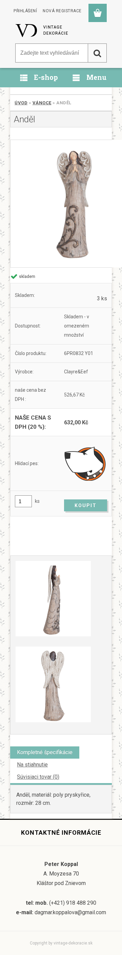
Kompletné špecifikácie (45, 752)
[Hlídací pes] (85, 463)
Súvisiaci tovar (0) (38, 777)
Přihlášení (25, 10)
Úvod (21, 102)
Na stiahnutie (32, 764)
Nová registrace (62, 10)
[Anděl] (61, 203)
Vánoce (42, 102)
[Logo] (42, 30)
